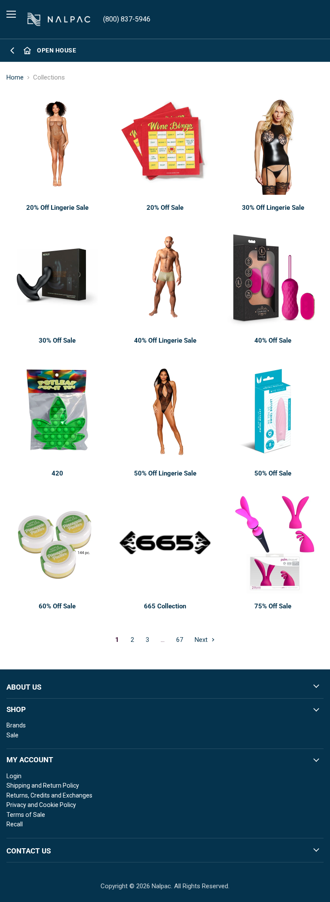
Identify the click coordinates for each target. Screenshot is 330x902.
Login (13, 776)
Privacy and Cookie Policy (41, 804)
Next (202, 640)
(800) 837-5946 (126, 19)
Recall (14, 824)
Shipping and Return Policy (42, 785)
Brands (16, 725)
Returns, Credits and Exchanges (49, 795)
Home (15, 77)
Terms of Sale (25, 814)
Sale (12, 735)
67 (179, 640)
